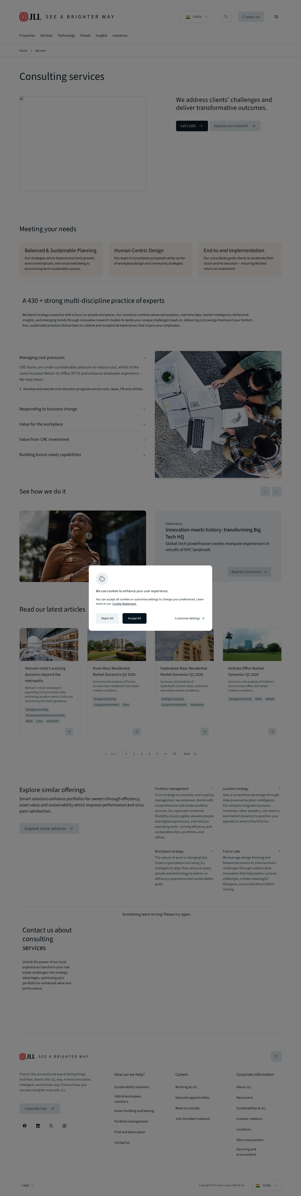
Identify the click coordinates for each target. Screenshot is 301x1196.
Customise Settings (190, 618)
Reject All (107, 618)
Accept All (134, 618)
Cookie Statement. (124, 604)
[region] (150, 598)
